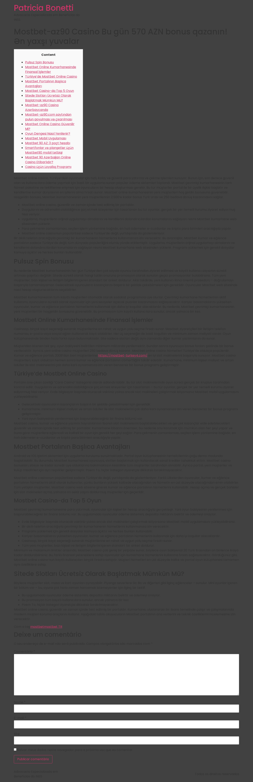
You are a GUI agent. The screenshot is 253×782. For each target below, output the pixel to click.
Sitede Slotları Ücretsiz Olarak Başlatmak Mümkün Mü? (48, 98)
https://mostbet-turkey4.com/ (122, 355)
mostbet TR (53, 626)
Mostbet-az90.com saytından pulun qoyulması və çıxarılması (48, 117)
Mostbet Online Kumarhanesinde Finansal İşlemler (50, 69)
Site (17, 733)
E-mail (20, 718)
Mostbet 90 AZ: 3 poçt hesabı (47, 143)
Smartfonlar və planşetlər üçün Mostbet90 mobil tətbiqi (49, 150)
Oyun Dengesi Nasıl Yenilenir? (47, 133)
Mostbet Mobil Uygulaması (45, 138)
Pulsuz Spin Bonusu (39, 62)
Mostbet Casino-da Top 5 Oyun (49, 90)
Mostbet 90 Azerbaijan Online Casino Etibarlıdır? (48, 159)
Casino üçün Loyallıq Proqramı (48, 167)
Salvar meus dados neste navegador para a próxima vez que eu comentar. (75, 750)
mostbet (37, 626)
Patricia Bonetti (44, 7)
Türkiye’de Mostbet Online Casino (51, 76)
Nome (19, 702)
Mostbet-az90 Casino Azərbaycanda (42, 107)
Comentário (24, 651)
